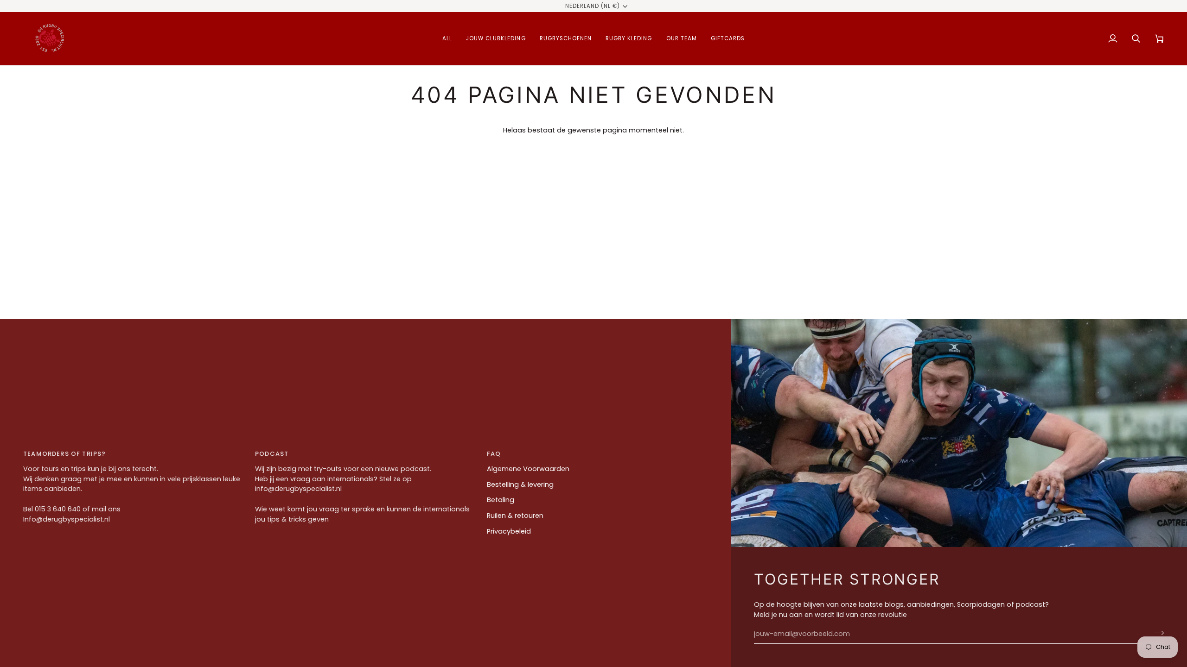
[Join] (1156, 632)
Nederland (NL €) (592, 6)
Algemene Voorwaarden (528, 468)
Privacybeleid (509, 531)
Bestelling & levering (520, 484)
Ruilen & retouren (515, 515)
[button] (447, 38)
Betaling (500, 499)
